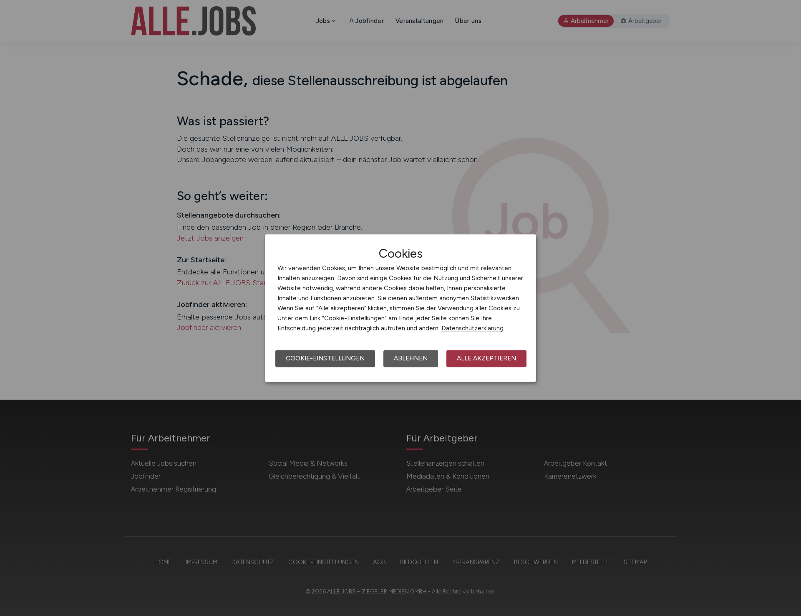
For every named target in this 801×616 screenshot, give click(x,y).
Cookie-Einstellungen (325, 358)
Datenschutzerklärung (472, 328)
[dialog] (400, 308)
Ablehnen (411, 358)
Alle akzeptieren (486, 358)
